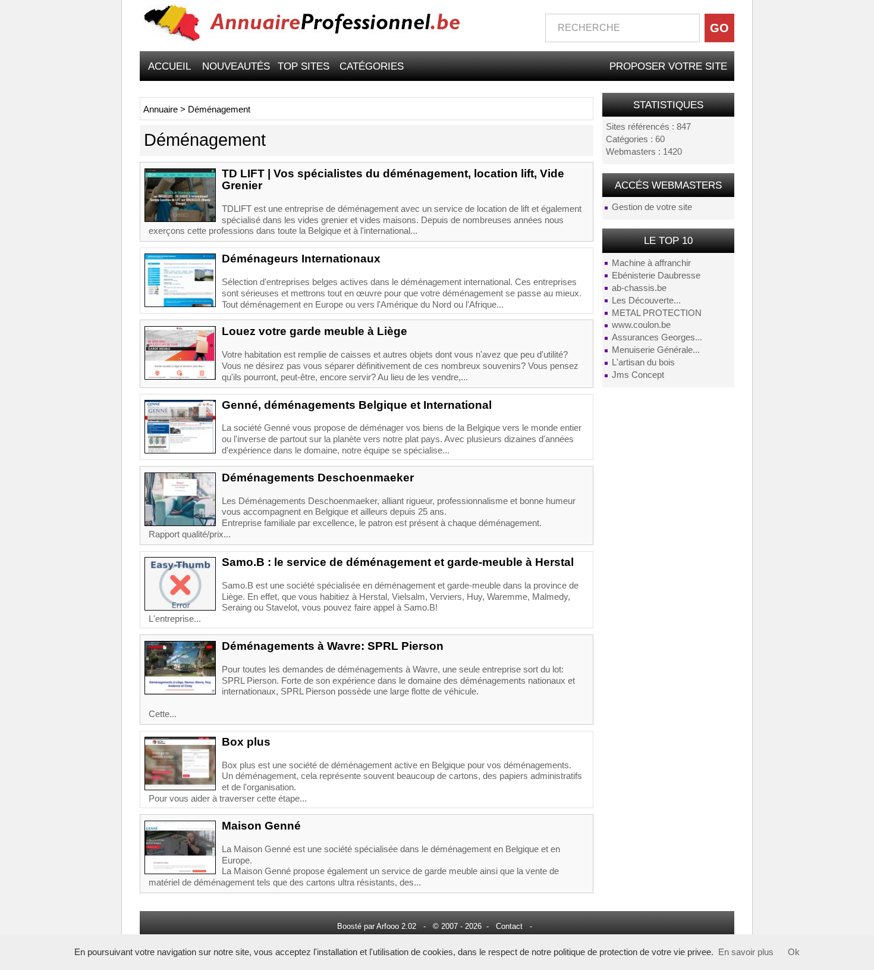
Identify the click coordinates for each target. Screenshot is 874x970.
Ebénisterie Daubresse (656, 275)
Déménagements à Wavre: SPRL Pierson (333, 646)
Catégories (371, 66)
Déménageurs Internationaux (301, 258)
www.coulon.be (641, 325)
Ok (794, 952)
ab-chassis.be (639, 288)
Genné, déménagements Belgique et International (357, 405)
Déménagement (219, 109)
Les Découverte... (646, 300)
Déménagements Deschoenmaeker (318, 477)
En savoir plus (746, 952)
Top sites (303, 66)
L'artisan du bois (643, 362)
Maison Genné (261, 825)
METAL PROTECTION (657, 313)
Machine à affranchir (651, 263)
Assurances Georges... (657, 337)
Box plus (246, 742)
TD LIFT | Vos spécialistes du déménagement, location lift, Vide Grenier (393, 179)
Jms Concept (638, 375)
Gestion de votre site (652, 207)
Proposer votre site (668, 66)
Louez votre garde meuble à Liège (314, 331)
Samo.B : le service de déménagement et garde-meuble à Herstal (398, 562)
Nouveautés (236, 66)
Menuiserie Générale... (656, 350)
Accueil (169, 66)
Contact (509, 926)
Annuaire (160, 109)
